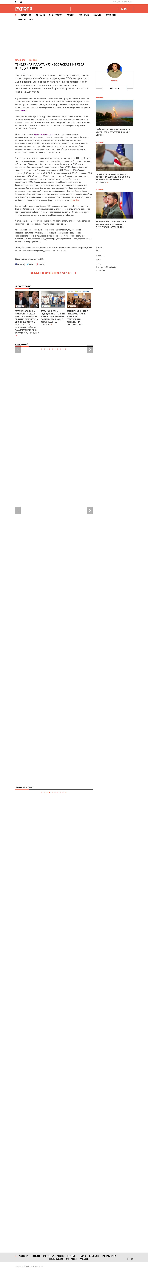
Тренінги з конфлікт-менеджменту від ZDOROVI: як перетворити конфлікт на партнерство (78, 318)
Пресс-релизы (71, 1259)
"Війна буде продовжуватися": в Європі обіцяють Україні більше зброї (113, 132)
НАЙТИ (124, 9)
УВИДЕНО (71, 15)
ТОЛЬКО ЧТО (26, 15)
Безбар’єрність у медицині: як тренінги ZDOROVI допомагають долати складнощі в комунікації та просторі (53, 318)
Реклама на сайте (55, 1259)
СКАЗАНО (97, 15)
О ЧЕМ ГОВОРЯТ (55, 15)
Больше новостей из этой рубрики (51, 273)
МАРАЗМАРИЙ (111, 15)
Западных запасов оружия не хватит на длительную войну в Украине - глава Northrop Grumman (113, 178)
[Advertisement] (74, 39)
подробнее (114, 88)
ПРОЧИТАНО (84, 15)
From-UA (75, 200)
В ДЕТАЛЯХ (40, 15)
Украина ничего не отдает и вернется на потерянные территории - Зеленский (111, 224)
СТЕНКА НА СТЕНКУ (25, 19)
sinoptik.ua (100, 270)
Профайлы (84, 1259)
